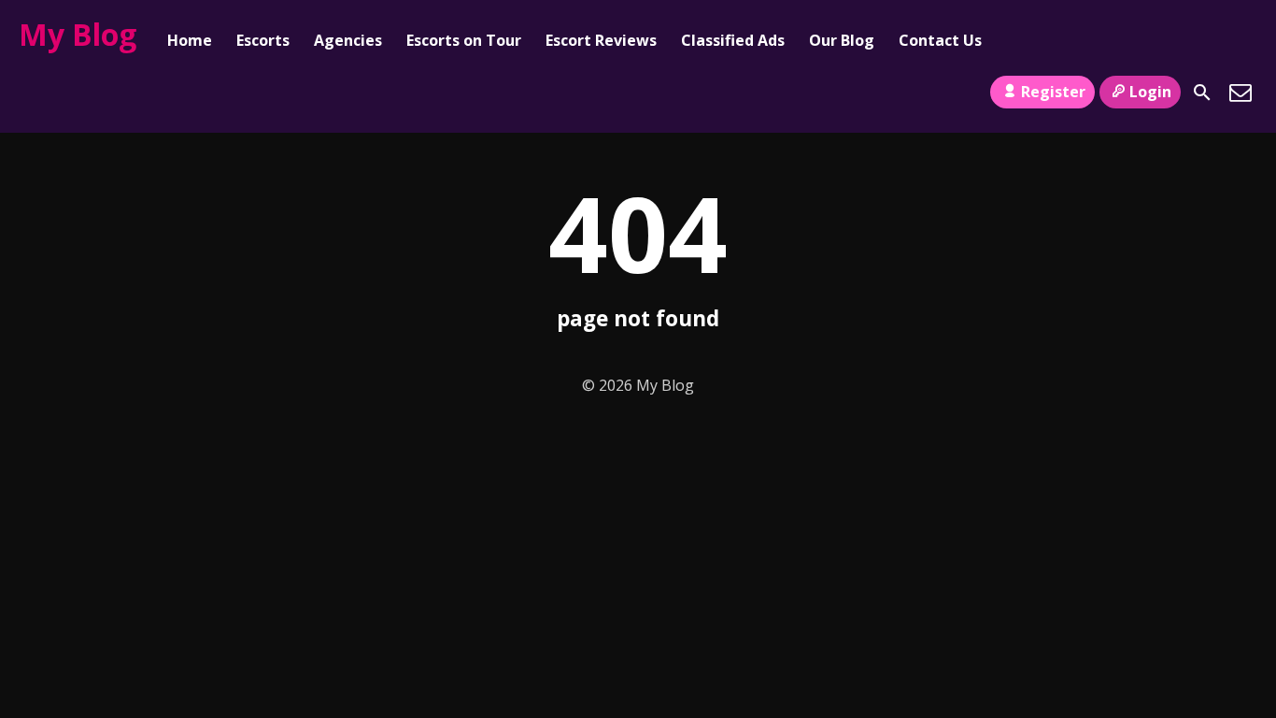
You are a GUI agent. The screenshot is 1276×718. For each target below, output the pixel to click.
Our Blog (841, 40)
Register (1053, 91)
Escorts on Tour (463, 40)
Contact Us (940, 40)
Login (1150, 91)
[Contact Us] (1240, 92)
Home (189, 40)
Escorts (263, 40)
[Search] (1202, 92)
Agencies (348, 40)
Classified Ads (733, 40)
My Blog (77, 34)
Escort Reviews (601, 40)
